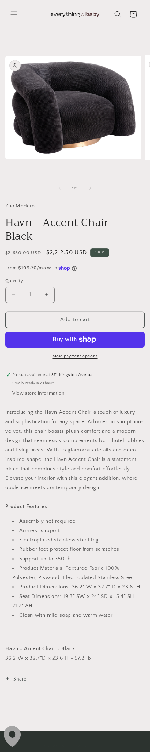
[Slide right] (90, 188)
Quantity (14, 280)
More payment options (75, 356)
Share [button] (20, 679)
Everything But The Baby (83, 746)
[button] (14, 14)
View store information (38, 393)
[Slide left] (59, 188)
